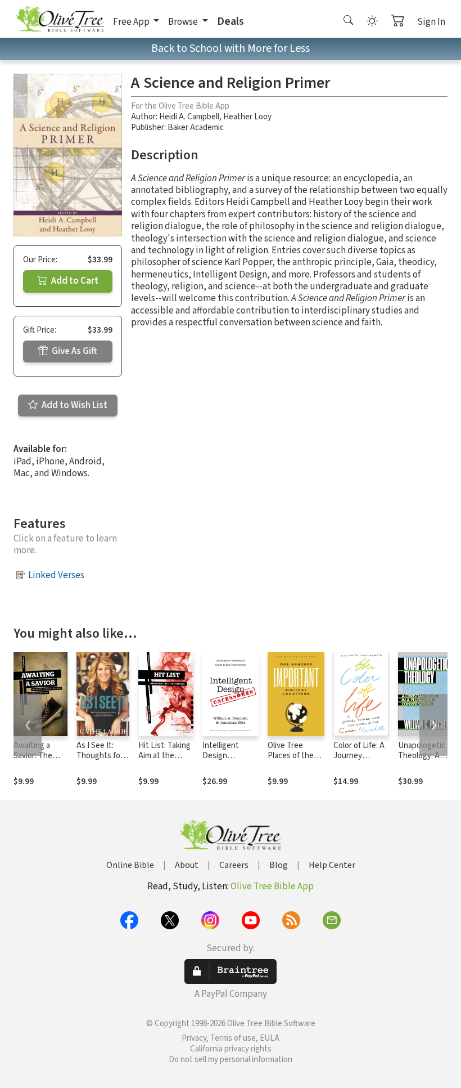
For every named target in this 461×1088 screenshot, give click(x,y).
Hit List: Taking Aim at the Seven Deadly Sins (164, 761)
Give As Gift (73, 351)
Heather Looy (247, 117)
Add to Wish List (73, 405)
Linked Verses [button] (56, 575)
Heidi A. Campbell (189, 117)
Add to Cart (73, 281)
